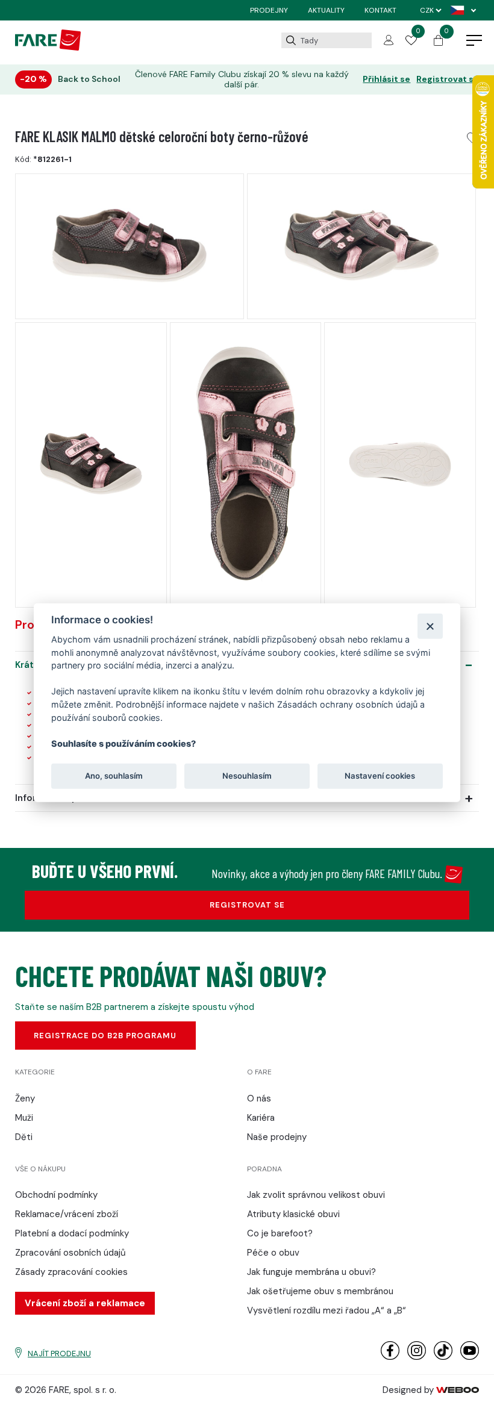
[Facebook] (390, 1357)
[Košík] (438, 43)
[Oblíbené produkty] (410, 42)
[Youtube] (469, 1357)
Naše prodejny (277, 1137)
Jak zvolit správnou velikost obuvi (316, 1195)
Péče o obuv (273, 1253)
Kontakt (380, 10)
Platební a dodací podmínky (72, 1233)
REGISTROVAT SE (247, 905)
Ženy (25, 1098)
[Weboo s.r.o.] (458, 1390)
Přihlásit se (386, 79)
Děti (24, 1137)
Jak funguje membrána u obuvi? (311, 1272)
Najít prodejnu (59, 1353)
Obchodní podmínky (56, 1195)
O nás (259, 1098)
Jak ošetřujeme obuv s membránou (320, 1291)
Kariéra (261, 1118)
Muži (24, 1118)
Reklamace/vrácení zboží (66, 1214)
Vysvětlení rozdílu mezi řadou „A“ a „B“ (326, 1310)
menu (474, 41)
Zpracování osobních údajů (70, 1253)
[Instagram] (416, 1357)
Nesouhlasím (247, 775)
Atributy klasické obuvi (293, 1214)
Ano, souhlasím (114, 775)
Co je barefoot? (280, 1233)
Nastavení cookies (380, 775)
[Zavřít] (429, 626)
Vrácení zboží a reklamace (85, 1303)
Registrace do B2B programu (105, 1035)
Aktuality (326, 10)
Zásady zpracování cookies (71, 1272)
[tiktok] (443, 1357)
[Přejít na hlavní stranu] (48, 48)
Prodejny (269, 10)
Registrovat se (447, 79)
